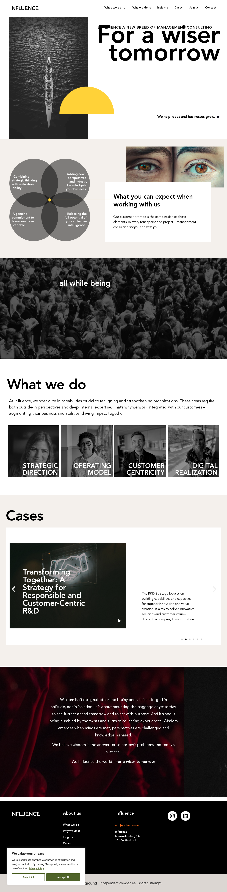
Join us (194, 7)
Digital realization (196, 469)
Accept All (63, 877)
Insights (162, 7)
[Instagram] (172, 816)
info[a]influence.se (127, 825)
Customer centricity (146, 469)
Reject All (28, 877)
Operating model (92, 469)
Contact (210, 7)
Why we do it (141, 7)
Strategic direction (40, 469)
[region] (46, 866)
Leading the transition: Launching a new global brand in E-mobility (54, 595)
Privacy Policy (36, 868)
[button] (14, 589)
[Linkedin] (185, 816)
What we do (112, 7)
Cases (179, 7)
